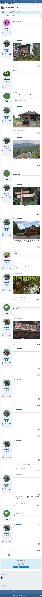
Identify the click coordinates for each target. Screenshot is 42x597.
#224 (39, 92)
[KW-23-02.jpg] (26, 536)
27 (13, 15)
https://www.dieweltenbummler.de (19, 63)
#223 (39, 70)
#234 (39, 348)
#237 (39, 440)
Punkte (3, 32)
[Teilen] (40, 16)
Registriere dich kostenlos (26, 563)
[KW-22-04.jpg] (26, 360)
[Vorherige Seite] (1, 15)
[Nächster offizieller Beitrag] (39, 66)
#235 (39, 379)
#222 (39, 40)
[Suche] (36, 1)
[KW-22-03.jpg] (26, 330)
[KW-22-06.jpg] (26, 421)
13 (10, 15)
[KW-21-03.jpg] (26, 149)
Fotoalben (5, 579)
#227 (39, 169)
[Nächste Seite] (15, 15)
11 (6, 15)
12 (8, 15)
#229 (39, 218)
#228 (39, 184)
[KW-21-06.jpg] (26, 52)
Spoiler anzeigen (17, 23)
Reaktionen (4, 53)
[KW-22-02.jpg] (26, 285)
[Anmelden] (38, 1)
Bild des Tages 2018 (7, 576)
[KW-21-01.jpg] (26, 196)
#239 (39, 509)
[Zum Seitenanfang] (40, 595)
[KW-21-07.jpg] (26, 118)
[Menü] (41, 1)
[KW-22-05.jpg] (26, 391)
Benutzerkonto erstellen (24, 566)
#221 (39, 19)
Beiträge (3, 87)
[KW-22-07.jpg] (26, 452)
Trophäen (3, 33)
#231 (39, 273)
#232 (39, 304)
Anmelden (15, 566)
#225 (39, 106)
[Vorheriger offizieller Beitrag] (38, 66)
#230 (39, 251)
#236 (39, 409)
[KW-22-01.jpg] (26, 230)
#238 (39, 474)
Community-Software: (21, 595)
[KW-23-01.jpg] (26, 486)
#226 (39, 137)
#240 (39, 524)
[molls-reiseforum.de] (1, 1)
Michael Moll (5, 577)
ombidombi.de (20, 263)
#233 (39, 318)
